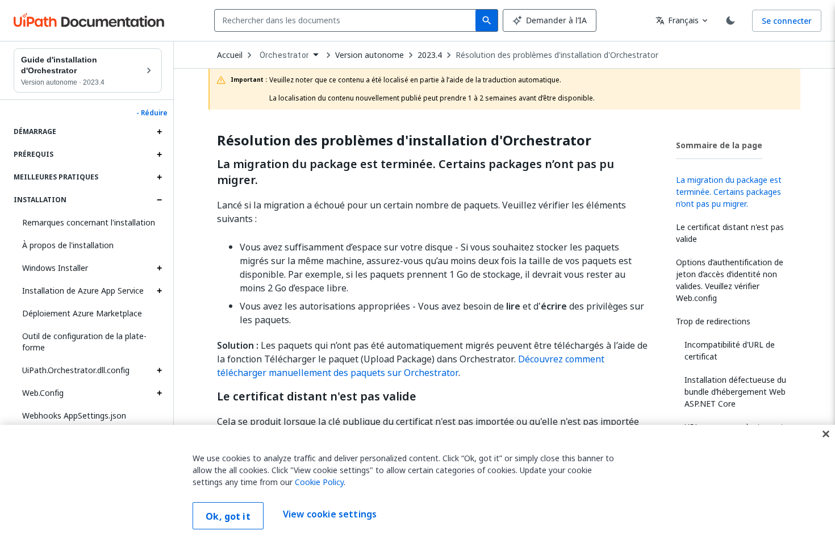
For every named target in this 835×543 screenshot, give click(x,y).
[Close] (826, 434)
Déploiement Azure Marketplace (82, 313)
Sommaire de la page (719, 145)
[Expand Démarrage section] (159, 132)
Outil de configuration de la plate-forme (84, 341)
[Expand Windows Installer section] (159, 268)
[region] (417, 484)
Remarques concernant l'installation (88, 222)
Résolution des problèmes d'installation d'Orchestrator (557, 55)
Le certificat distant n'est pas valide (316, 396)
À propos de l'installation (68, 245)
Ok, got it (228, 516)
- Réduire (152, 113)
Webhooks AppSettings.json (74, 415)
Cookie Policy (319, 482)
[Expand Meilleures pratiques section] (159, 177)
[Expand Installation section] (159, 200)
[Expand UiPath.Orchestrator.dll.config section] (159, 370)
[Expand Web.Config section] (159, 393)
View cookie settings (330, 514)
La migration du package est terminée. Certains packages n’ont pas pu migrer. (415, 172)
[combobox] (347, 20)
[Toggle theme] (730, 20)
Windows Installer (55, 268)
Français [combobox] (677, 20)
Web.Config (43, 393)
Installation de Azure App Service (83, 290)
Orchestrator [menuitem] (284, 55)
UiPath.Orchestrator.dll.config (76, 370)
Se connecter (787, 21)
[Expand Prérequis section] (159, 154)
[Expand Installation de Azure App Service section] (159, 291)
